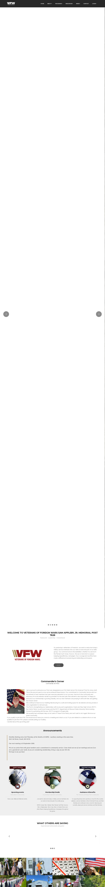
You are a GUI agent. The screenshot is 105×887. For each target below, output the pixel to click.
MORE (59, 665)
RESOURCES (69, 3)
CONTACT (86, 3)
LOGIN (94, 3)
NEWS (77, 3)
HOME (42, 3)
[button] (6, 314)
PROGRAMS (58, 3)
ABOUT (49, 3)
